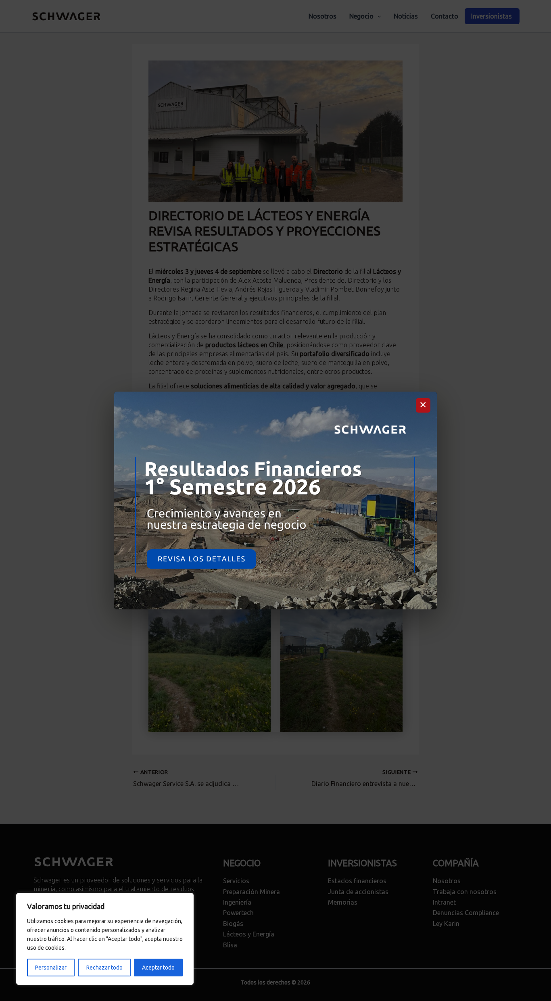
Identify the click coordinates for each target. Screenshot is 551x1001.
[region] (105, 939)
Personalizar (51, 967)
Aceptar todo (158, 967)
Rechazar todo (104, 967)
